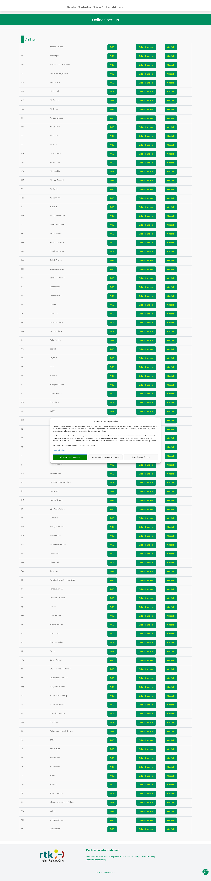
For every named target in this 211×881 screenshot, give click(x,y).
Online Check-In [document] (105, 19)
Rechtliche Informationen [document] (102, 850)
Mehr (121, 7)
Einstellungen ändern (141, 457)
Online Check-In (146, 47)
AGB (112, 47)
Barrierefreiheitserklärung (96, 860)
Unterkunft (98, 7)
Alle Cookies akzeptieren (70, 457)
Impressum (90, 857)
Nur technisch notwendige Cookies (105, 457)
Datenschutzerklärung (104, 857)
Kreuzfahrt (111, 7)
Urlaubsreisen (84, 7)
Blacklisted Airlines (146, 857)
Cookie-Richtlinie (59, 450)
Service (130, 857)
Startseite (71, 7)
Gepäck (170, 47)
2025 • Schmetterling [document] (106, 872)
